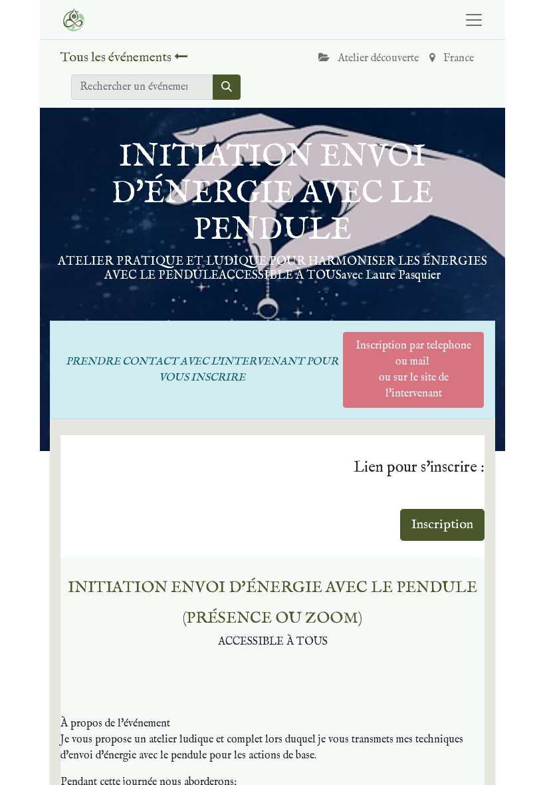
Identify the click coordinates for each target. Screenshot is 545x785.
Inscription (442, 524)
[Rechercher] (227, 87)
